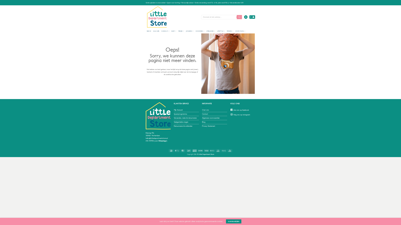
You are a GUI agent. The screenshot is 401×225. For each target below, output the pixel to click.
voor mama (239, 31)
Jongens (189, 31)
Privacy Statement (208, 126)
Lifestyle (220, 31)
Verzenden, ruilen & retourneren (185, 118)
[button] (245, 17)
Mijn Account (178, 110)
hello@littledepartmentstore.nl (157, 138)
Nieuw (149, 31)
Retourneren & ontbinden (183, 126)
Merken (229, 31)
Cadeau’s (164, 31)
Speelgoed (210, 31)
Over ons (205, 110)
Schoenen (199, 31)
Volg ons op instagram (241, 115)
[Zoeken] (239, 17)
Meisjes (180, 31)
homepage (192, 72)
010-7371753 (150, 141)
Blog (203, 122)
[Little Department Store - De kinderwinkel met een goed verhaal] (172, 17)
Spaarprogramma (180, 114)
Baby (173, 31)
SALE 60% (156, 31)
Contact (205, 114)
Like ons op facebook (241, 110)
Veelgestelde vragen (181, 122)
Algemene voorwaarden (211, 118)
